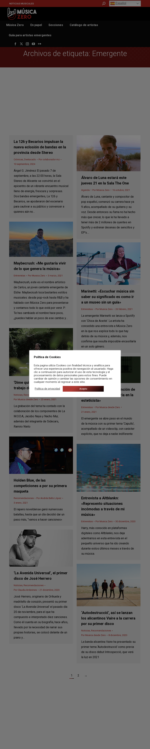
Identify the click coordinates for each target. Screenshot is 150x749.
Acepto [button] (83, 388)
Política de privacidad (47, 388)
